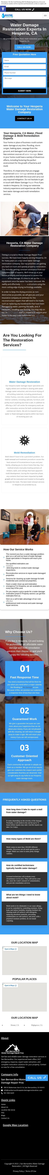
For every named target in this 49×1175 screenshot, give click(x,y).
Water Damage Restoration (24, 381)
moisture (9, 566)
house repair (13, 312)
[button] (3, 9)
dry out (24, 284)
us (35, 485)
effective (9, 601)
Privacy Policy (18, 1171)
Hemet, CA (15, 1025)
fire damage (27, 687)
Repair (31, 182)
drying (42, 278)
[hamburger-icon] (45, 15)
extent (4, 278)
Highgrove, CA (37, 1025)
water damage (30, 154)
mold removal (10, 459)
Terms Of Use (31, 1171)
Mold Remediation (24, 452)
